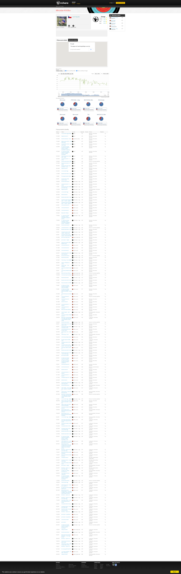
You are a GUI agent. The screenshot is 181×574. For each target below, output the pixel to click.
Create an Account (120, 2)
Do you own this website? (75, 49)
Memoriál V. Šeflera (65, 212)
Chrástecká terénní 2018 (65, 425)
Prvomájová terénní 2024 (66, 176)
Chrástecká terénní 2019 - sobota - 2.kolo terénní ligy (66, 345)
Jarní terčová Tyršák (65, 355)
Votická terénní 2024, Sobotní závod (65, 179)
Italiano (101, 565)
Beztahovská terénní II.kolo (66, 280)
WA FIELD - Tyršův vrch (65, 494)
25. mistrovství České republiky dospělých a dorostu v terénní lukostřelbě (65, 477)
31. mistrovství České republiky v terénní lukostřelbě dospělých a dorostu (65, 217)
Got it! (174, 572)
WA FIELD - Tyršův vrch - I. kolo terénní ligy (66, 468)
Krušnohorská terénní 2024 (66, 161)
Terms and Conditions (60, 567)
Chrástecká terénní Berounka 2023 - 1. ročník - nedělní (66, 200)
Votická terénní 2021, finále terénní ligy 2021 (66, 254)
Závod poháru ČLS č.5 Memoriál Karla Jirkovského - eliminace (66, 410)
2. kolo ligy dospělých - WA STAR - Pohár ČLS (66, 552)
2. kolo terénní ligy (64, 191)
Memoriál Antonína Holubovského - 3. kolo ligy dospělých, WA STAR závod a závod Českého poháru (66, 492)
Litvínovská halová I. (65, 210)
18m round (113, 25)
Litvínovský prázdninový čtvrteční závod (65, 330)
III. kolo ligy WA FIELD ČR (65, 548)
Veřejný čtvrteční (64, 529)
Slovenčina (108, 565)
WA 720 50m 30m (114, 17)
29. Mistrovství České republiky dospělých (65, 359)
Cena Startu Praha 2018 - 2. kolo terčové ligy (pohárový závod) (66, 420)
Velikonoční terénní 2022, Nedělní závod (66, 243)
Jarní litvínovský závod (65, 237)
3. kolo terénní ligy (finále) (66, 133)
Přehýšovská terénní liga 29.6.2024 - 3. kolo (65, 166)
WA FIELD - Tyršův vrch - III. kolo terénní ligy (66, 450)
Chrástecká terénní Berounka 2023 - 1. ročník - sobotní (66, 203)
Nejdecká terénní (64, 168)
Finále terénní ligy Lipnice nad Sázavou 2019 (66, 327)
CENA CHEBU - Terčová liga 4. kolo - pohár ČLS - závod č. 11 (66, 389)
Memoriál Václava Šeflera (66, 273)
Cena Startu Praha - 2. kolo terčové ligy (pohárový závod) (66, 501)
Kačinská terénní (64, 194)
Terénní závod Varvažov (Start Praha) (65, 542)
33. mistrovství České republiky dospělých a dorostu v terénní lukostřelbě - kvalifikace (65, 148)
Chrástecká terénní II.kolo (66, 503)
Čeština (95, 564)
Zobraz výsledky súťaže (71, 70)
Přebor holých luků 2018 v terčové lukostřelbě (66, 405)
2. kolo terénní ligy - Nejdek (66, 417)
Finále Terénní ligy (64, 482)
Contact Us (58, 565)
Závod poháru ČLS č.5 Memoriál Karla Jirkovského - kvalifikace (66, 414)
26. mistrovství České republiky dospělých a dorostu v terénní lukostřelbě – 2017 (65, 438)
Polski (101, 568)
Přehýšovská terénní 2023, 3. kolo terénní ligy (66, 187)
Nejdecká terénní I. (64, 136)
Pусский (107, 564)
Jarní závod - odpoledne (65, 514)
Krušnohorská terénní (65, 181)
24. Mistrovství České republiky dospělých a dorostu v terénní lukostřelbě (65, 526)
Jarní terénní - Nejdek (65, 239)
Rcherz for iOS (71, 567)
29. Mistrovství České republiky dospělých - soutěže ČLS (65, 361)
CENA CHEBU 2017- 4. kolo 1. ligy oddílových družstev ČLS (66, 442)
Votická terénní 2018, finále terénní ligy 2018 (66, 383)
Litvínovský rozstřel (65, 519)
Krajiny (78, 3)
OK (90, 49)
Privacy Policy (58, 568)
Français (101, 564)
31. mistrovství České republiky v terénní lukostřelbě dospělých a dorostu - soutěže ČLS (65, 222)
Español (95, 568)
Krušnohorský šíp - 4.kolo (66, 138)
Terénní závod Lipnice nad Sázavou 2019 (66, 324)
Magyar (101, 567)
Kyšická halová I (64, 380)
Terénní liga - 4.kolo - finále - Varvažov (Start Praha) (66, 544)
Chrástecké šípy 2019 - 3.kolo (66, 377)
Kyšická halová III (64, 301)
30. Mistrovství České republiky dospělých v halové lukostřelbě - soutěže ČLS (66, 291)
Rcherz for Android (72, 565)
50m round (113, 20)
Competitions (84, 565)
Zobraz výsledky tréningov (82, 70)
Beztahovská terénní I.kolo (66, 433)
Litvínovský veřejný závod (66, 337)
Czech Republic (76, 16)
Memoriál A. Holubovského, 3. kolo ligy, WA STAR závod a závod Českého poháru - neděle (66, 396)
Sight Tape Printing (59, 6)
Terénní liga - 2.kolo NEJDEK (66, 260)
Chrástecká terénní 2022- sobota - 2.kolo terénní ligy (66, 235)
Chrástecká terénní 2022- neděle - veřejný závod (65, 233)
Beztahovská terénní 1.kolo (66, 173)
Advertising (71, 564)
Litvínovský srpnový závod (66, 274)
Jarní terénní (63, 522)
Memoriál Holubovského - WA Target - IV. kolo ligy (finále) (66, 535)
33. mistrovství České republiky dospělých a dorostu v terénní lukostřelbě (65, 153)
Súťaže (73, 3)
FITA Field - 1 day (114, 28)
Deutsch (95, 565)
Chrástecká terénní (64, 457)
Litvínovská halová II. (65, 207)
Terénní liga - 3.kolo (65, 334)
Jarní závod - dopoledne (65, 516)
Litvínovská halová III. (65, 205)
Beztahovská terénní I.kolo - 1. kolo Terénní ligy (66, 353)
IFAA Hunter (113, 23)
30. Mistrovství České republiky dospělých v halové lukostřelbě (65, 286)
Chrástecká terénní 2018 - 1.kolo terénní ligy (66, 429)
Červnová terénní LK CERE (66, 282)
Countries (83, 564)
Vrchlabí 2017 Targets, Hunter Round (65, 471)
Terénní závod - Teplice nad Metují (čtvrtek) (66, 392)
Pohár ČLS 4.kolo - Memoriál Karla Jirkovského (66, 510)
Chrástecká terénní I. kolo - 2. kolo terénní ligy (66, 507)
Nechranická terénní (65, 257)
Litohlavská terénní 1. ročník (66, 227)
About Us (58, 564)
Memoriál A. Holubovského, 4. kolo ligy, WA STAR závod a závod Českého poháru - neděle (66, 319)
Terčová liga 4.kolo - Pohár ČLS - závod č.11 (66, 485)
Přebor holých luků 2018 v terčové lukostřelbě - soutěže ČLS (66, 401)
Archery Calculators (85, 567)
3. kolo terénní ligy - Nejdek (66, 398)
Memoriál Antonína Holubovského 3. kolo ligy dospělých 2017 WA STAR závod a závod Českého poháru (66, 446)
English (95, 567)
